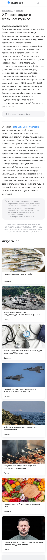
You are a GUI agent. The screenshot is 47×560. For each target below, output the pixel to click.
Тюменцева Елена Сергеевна (25, 127)
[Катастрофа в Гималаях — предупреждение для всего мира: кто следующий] (23, 304)
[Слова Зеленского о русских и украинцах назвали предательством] (23, 534)
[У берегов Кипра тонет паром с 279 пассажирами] (23, 419)
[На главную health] (16, 3)
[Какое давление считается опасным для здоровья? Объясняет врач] (23, 342)
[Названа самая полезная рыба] (23, 266)
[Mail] (8, 3)
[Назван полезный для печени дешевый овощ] (23, 496)
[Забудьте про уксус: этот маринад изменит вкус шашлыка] (23, 458)
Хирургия (19, 11)
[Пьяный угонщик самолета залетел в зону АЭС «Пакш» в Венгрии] (23, 381)
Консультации (7, 11)
